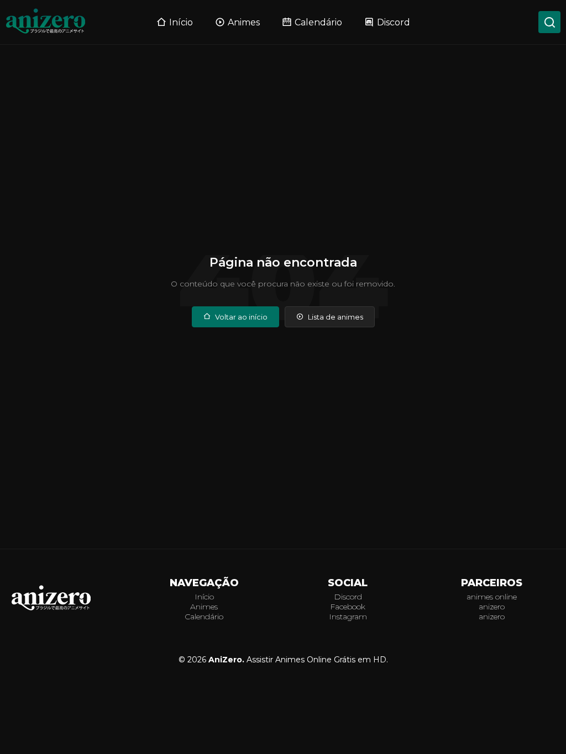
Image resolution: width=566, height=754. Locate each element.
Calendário (318, 22)
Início (181, 22)
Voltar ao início (241, 316)
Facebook (347, 607)
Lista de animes (335, 316)
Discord (393, 22)
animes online (492, 597)
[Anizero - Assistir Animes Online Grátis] (51, 609)
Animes (244, 22)
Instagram (348, 617)
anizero (492, 607)
